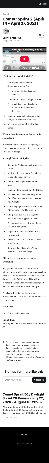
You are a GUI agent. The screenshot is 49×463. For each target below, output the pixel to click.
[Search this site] (40, 4)
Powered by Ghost (24, 444)
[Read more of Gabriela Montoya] (6, 31)
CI (9, 214)
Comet (6, 14)
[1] (25, 239)
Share (41, 35)
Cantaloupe (36, 173)
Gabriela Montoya (12, 38)
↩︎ (22, 360)
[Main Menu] (45, 4)
